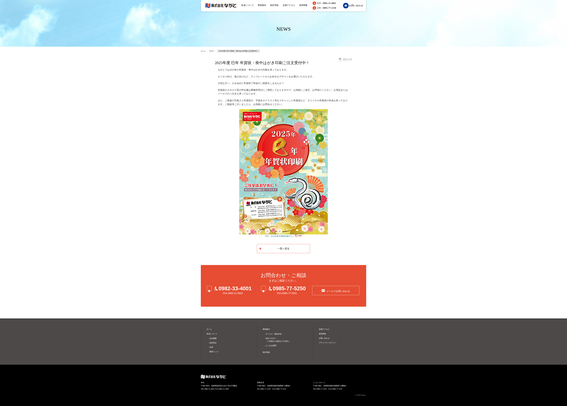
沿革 (211, 347)
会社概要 (213, 338)
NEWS (211, 51)
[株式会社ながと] (220, 5)
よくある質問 (271, 346)
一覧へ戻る (283, 248)
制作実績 (274, 5)
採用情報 (303, 5)
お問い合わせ (356, 5)
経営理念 (213, 343)
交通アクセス (289, 5)
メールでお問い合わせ (338, 291)
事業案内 (262, 5)
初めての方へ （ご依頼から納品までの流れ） (278, 339)
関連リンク (214, 352)
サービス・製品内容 (274, 334)
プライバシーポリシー (328, 343)
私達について (247, 5)
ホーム (203, 51)
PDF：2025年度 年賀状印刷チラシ (279, 236)
